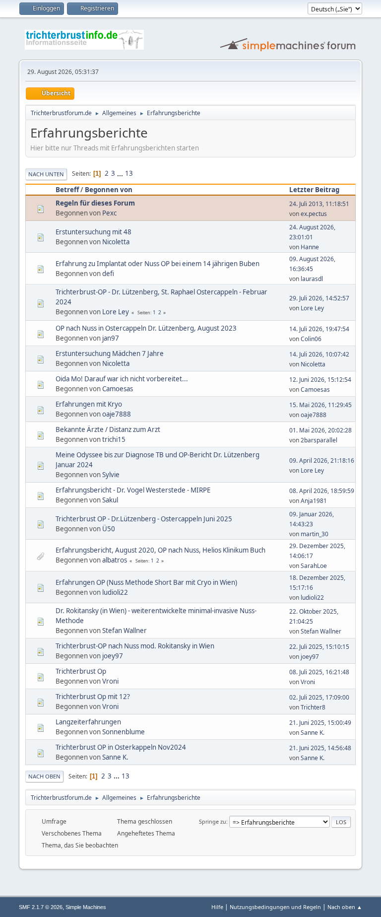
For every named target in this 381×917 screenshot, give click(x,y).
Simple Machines (85, 907)
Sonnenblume (123, 731)
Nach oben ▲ (344, 907)
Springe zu (212, 821)
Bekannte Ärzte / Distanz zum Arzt (108, 429)
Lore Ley (115, 311)
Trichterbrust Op (81, 671)
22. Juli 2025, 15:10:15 (319, 646)
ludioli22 (115, 592)
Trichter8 (313, 707)
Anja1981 (314, 500)
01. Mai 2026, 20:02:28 (320, 430)
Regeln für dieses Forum (95, 203)
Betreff (67, 189)
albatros (114, 560)
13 (129, 173)
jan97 (110, 338)
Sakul (110, 499)
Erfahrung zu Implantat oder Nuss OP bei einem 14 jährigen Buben (157, 263)
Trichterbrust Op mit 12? (93, 696)
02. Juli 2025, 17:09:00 (319, 697)
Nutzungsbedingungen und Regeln (275, 907)
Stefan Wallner (124, 630)
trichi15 (114, 439)
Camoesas (117, 388)
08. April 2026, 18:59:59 (321, 491)
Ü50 (108, 528)
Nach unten (46, 174)
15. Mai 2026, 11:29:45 (320, 405)
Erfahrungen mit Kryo (89, 404)
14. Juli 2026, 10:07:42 (319, 354)
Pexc (109, 213)
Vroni (110, 681)
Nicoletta (115, 241)
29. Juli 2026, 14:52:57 (319, 298)
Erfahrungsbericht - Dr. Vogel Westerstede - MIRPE (133, 490)
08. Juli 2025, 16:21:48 (319, 672)
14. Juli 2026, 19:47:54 (319, 329)
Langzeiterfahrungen (88, 721)
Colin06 (311, 339)
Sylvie (111, 474)
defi (108, 273)
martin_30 (314, 534)
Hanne (310, 247)
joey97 (112, 655)
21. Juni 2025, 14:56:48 (320, 748)
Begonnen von (108, 189)
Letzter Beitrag (314, 189)
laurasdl (312, 279)
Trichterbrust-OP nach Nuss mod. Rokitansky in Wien (135, 645)
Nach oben (44, 776)
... (121, 173)
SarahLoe (314, 566)
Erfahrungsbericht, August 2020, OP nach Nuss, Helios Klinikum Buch (160, 550)
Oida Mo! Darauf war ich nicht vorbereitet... (122, 378)
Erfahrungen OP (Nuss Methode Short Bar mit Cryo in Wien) (146, 582)
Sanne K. (312, 732)
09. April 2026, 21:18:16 (321, 460)
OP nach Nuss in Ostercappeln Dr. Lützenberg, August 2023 (146, 328)
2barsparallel (319, 440)
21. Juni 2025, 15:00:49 (320, 722)
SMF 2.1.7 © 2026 (41, 907)
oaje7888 (116, 414)
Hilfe (217, 907)
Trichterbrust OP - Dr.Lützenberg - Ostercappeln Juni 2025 (144, 518)
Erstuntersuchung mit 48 (93, 231)
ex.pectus (314, 214)
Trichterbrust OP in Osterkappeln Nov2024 (121, 747)
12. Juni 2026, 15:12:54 (320, 379)
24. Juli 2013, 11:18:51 (319, 204)
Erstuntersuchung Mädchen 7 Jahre (110, 353)
